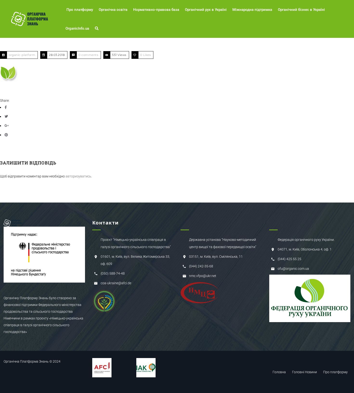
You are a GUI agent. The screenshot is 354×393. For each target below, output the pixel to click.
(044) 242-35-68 (201, 266)
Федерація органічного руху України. (306, 240)
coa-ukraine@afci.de (116, 283)
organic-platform (22, 55)
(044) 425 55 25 (289, 259)
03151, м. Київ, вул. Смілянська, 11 (216, 256)
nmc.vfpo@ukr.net (202, 276)
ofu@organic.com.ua (293, 269)
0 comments (88, 55)
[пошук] (97, 28)
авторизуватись (78, 176)
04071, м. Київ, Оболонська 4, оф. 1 (305, 249)
